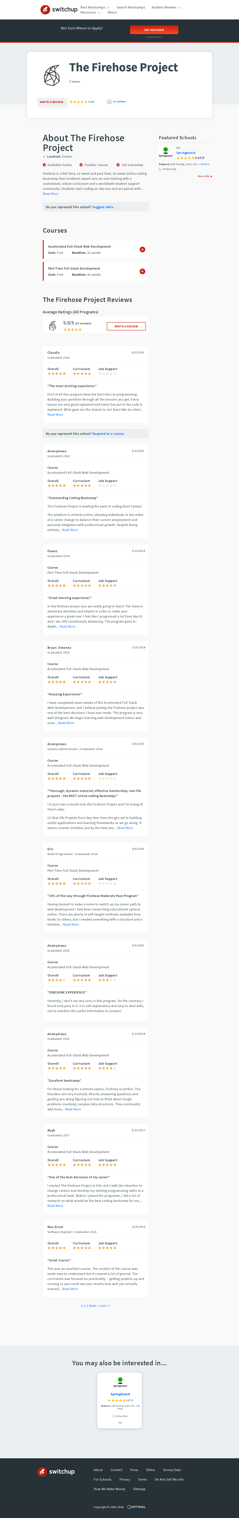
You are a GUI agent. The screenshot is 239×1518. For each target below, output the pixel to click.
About (112, 12)
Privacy (125, 1479)
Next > (94, 1305)
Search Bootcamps (131, 7)
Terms (142, 1479)
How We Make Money (109, 1489)
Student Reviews (164, 7)
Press (134, 1470)
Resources (88, 12)
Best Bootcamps (93, 7)
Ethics (150, 1470)
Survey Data (172, 1470)
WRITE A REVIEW (126, 326)
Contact (116, 1470)
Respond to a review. (108, 433)
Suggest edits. (103, 207)
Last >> (105, 1305)
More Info (204, 176)
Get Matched (154, 30)
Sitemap (139, 1489)
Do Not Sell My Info (169, 1479)
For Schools (103, 1479)
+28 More (204, 164)
